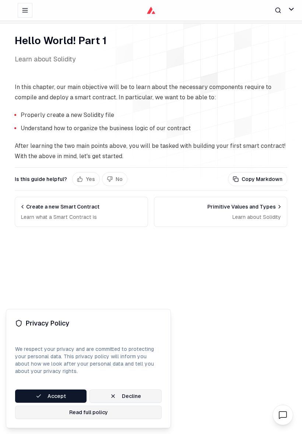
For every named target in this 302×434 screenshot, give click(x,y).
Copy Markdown (262, 179)
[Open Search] (278, 10)
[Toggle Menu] (291, 9)
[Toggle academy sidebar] (25, 10)
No (119, 179)
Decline (131, 396)
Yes (90, 179)
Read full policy (88, 412)
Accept (57, 396)
